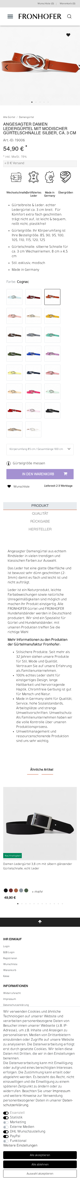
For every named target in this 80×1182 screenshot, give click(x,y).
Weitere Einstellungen (20, 1146)
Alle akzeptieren (40, 1155)
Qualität (40, 513)
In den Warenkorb (38, 474)
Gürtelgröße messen (29, 464)
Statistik (16, 1118)
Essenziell (17, 1113)
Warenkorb (9, 970)
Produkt (40, 505)
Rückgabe (40, 521)
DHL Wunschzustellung (27, 1132)
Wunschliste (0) (46, 4)
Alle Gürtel (9, 117)
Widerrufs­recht (12, 993)
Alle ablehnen (40, 1164)
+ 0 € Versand (14, 163)
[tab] (40, 506)
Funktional (18, 1141)
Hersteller (40, 529)
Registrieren (10, 958)
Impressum (9, 999)
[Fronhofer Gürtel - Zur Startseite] (40, 19)
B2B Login (9, 952)
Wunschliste (66, 33)
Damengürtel (26, 117)
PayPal (15, 1136)
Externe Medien (22, 1127)
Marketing (18, 1122)
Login (6, 946)
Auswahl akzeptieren (40, 1174)
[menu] (10, 16)
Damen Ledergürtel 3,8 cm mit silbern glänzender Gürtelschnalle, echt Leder (37, 867)
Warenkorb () (67, 4)
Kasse (6, 976)
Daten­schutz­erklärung (16, 1005)
